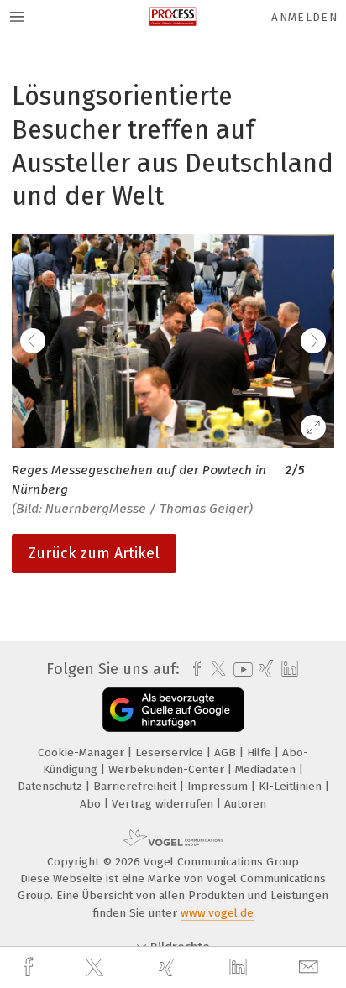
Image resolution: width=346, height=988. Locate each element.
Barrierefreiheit (136, 786)
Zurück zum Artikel (94, 553)
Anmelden (304, 17)
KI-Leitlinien (292, 786)
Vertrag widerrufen (164, 804)
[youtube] (240, 669)
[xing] (169, 967)
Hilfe (261, 752)
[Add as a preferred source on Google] (173, 709)
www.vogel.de (217, 913)
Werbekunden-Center (168, 769)
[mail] (310, 967)
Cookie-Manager (83, 752)
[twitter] (96, 968)
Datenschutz (52, 786)
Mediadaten (267, 769)
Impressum (219, 786)
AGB (226, 752)
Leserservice (171, 752)
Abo (92, 804)
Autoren (245, 804)
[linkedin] (240, 968)
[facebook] (30, 967)
